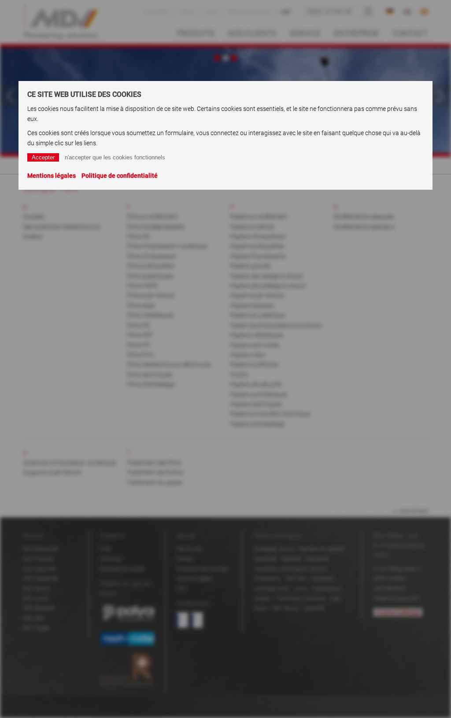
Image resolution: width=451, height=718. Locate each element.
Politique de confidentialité (119, 175)
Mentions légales (51, 175)
